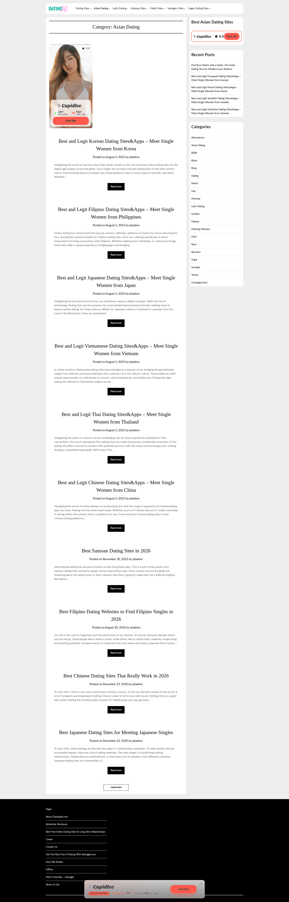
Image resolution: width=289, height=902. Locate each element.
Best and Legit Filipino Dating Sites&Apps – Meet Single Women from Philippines (116, 213)
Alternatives (198, 137)
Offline (49, 869)
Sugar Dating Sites (198, 8)
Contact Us (51, 847)
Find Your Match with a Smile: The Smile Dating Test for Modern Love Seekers (213, 67)
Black (194, 160)
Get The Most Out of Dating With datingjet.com (71, 854)
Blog (194, 168)
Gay (193, 191)
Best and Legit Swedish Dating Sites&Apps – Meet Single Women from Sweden (215, 100)
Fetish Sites (156, 8)
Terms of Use (52, 885)
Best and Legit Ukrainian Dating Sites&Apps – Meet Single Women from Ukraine (216, 111)
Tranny (195, 275)
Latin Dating (119, 8)
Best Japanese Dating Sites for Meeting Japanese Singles (116, 732)
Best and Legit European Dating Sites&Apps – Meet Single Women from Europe (216, 78)
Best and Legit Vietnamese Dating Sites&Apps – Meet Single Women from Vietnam (116, 349)
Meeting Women (200, 229)
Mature (195, 221)
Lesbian (195, 214)
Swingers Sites (175, 8)
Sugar (194, 259)
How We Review (54, 862)
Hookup (195, 198)
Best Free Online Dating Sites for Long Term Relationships (75, 832)
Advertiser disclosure (56, 824)
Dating (195, 176)
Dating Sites (82, 8)
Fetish (194, 183)
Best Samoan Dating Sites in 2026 (116, 550)
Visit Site (70, 120)
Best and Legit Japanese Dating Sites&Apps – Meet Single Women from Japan (116, 281)
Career (49, 839)
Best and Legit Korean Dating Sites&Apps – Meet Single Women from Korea (116, 144)
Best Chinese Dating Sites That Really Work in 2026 (116, 675)
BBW (194, 153)
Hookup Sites (138, 8)
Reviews (196, 252)
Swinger (195, 267)
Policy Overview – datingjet (60, 877)
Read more (116, 187)
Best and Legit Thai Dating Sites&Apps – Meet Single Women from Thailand (116, 418)
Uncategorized (199, 282)
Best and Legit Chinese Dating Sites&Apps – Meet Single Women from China (116, 486)
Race (194, 244)
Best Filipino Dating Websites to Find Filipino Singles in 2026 (116, 615)
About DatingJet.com (57, 817)
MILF (194, 237)
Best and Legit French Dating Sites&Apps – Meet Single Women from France (214, 89)
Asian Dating (101, 8)
